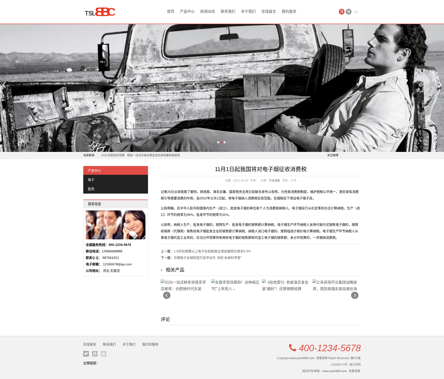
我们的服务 (150, 344)
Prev (166, 295)
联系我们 (228, 11)
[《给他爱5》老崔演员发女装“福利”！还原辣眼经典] (286, 285)
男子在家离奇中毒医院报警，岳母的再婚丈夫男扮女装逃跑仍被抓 (141, 155)
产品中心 (187, 11)
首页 (170, 11)
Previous (4, 85)
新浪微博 (86, 354)
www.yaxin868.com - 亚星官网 (308, 358)
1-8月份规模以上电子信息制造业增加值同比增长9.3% (212, 251)
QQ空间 (103, 354)
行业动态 (274, 180)
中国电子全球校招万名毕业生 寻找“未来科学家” (208, 258)
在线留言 (268, 11)
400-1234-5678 (330, 348)
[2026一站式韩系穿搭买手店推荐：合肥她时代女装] (185, 285)
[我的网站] (101, 11)
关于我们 (248, 11)
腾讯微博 (95, 354)
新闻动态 (207, 11)
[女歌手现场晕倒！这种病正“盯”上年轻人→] (235, 285)
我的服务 (289, 11)
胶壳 (91, 189)
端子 (91, 180)
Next (439, 85)
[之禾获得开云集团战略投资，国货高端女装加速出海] (337, 285)
